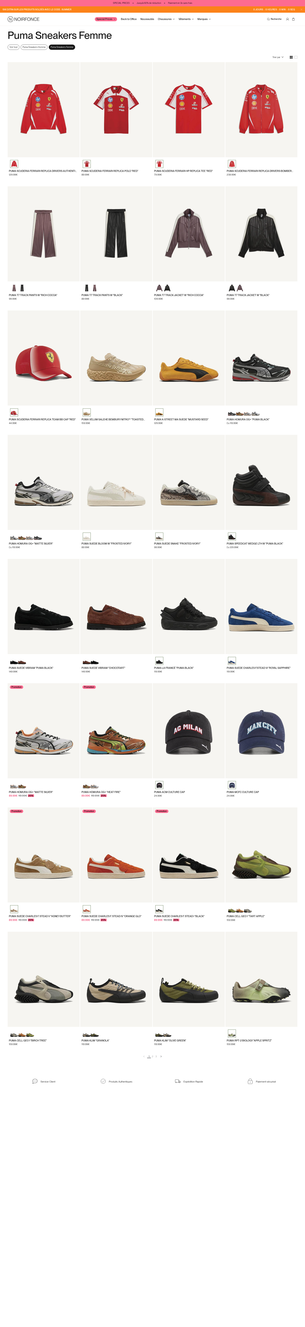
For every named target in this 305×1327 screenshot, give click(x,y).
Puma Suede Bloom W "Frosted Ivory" (106, 543)
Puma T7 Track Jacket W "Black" (248, 295)
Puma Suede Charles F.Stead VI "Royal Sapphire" (259, 667)
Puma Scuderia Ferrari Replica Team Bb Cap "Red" (42, 419)
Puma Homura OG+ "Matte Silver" (31, 792)
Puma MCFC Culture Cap (243, 792)
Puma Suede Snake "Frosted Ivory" (177, 543)
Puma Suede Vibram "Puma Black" (31, 667)
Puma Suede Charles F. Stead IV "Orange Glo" (111, 916)
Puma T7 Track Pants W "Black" (102, 295)
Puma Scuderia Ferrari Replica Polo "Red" (109, 171)
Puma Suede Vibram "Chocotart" (103, 667)
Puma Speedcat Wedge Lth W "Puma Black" (255, 543)
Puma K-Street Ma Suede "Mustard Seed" (181, 419)
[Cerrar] (301, 9)
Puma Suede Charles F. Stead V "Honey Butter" (40, 916)
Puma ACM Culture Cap (169, 792)
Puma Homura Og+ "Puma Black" (248, 419)
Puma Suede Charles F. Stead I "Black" (179, 916)
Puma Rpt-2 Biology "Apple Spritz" (249, 1040)
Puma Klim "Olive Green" (170, 1040)
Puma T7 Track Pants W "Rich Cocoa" (33, 295)
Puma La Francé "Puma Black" (174, 667)
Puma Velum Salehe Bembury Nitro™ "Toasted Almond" (112, 419)
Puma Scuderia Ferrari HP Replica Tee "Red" (183, 171)
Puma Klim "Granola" (95, 1040)
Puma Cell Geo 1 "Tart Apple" (246, 916)
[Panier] (293, 19)
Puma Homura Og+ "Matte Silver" (31, 543)
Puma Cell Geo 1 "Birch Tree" (28, 1040)
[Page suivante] (161, 1056)
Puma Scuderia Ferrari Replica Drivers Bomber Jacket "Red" (259, 171)
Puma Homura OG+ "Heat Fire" (101, 792)
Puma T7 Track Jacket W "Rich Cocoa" (179, 295)
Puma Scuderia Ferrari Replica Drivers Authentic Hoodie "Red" (43, 171)
